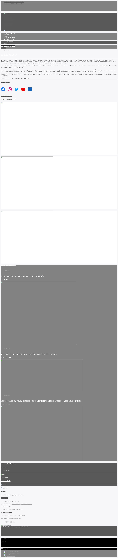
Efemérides (7, 50)
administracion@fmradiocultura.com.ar (22, 504)
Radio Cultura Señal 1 (13, 551)
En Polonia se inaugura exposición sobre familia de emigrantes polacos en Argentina (41, 401)
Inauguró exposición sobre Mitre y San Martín (22, 276)
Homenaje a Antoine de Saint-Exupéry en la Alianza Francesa (29, 354)
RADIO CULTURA (9, 42)
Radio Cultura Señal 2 (13, 553)
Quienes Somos (9, 19)
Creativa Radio (11, 556)
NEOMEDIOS (24, 527)
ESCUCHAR (7, 25)
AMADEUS (7, 43)
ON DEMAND (8, 23)
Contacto (7, 17)
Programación (9, 15)
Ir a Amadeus (9, 20)
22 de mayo (5, 470)
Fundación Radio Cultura (14, 2)
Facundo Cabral (25, 78)
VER (5, 26)
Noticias (7, 16)
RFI (9, 554)
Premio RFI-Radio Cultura (14, 3)
